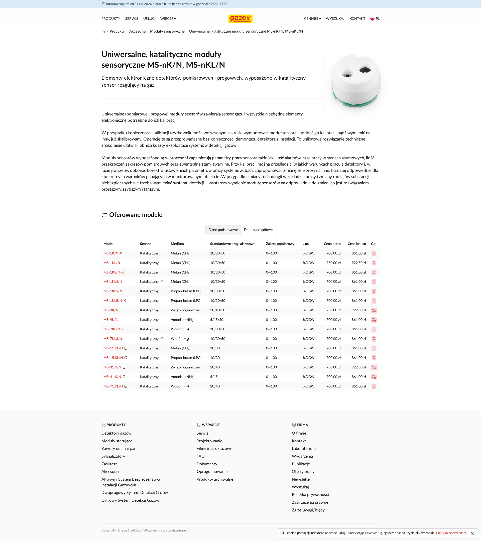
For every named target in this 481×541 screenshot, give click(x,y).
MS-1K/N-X (112, 253)
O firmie (299, 433)
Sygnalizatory (113, 456)
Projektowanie (209, 441)
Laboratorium (304, 449)
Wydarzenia (302, 456)
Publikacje (301, 464)
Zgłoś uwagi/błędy (308, 510)
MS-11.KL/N (113, 348)
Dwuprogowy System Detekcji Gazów (134, 493)
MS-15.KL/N (113, 358)
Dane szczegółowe (258, 230)
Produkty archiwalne (215, 479)
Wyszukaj (335, 19)
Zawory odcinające (118, 449)
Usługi (149, 19)
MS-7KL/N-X (113, 329)
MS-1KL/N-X (113, 272)
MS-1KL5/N (112, 291)
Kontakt (357, 19)
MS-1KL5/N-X (114, 301)
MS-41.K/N (112, 377)
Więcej (166, 19)
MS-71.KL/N (113, 386)
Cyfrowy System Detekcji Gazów (130, 500)
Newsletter (301, 479)
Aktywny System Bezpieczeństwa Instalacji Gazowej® (130, 482)
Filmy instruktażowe (214, 449)
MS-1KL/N (111, 263)
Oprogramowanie (212, 472)
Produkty (110, 19)
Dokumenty (207, 464)
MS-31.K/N (112, 367)
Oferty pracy (303, 472)
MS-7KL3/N (112, 339)
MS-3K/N (110, 310)
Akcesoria (110, 472)
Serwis (131, 19)
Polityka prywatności (310, 495)
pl (378, 19)
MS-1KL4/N (112, 282)
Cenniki (311, 19)
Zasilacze (109, 464)
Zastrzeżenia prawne (310, 502)
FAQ (201, 456)
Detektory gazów (116, 433)
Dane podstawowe (223, 230)
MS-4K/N (110, 320)
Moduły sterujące (116, 441)
